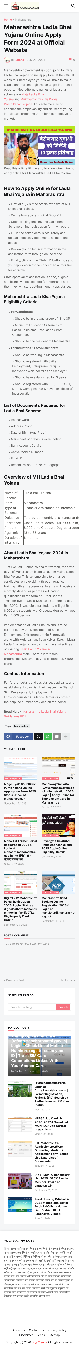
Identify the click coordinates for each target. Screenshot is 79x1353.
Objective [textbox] (11, 518)
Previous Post (15, 980)
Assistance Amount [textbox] (13, 525)
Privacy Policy (57, 1330)
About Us (19, 1330)
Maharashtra (23, 19)
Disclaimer (26, 1335)
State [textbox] (8, 503)
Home (8, 19)
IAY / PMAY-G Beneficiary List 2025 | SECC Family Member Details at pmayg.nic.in (52, 1180)
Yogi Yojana (39, 1342)
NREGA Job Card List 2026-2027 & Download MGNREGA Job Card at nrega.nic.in (51, 1124)
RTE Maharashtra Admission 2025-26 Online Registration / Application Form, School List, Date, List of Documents (52, 1152)
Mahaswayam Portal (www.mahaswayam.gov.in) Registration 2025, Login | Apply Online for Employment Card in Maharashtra (58, 793)
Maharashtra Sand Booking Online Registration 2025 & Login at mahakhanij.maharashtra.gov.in (58, 907)
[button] (5, 6)
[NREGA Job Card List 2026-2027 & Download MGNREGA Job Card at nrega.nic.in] (20, 1124)
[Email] (57, 736)
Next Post (66, 980)
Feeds (41, 1335)
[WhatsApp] (48, 736)
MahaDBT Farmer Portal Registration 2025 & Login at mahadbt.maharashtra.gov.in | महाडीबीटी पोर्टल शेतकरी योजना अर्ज (20, 850)
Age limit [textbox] (11, 533)
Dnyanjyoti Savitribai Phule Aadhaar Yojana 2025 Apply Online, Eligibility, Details (57, 846)
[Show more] (66, 736)
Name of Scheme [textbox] (11, 495)
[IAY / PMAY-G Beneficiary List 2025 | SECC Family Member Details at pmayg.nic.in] (20, 1181)
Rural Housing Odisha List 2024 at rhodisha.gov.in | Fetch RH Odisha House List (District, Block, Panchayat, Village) (52, 1206)
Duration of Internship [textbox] (13, 540)
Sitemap (54, 1335)
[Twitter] (38, 736)
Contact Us (36, 1330)
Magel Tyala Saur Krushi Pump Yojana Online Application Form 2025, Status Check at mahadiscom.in (20, 791)
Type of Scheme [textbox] (10, 510)
